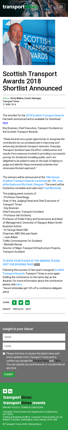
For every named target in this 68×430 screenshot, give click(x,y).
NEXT (28, 309)
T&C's (57, 360)
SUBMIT (8, 374)
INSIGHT (7, 309)
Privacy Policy (41, 360)
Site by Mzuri (35, 424)
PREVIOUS (18, 309)
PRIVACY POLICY (11, 407)
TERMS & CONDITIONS (32, 407)
